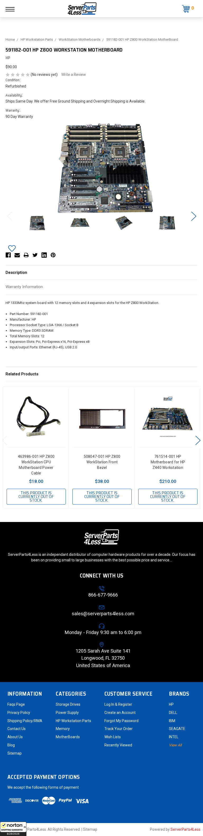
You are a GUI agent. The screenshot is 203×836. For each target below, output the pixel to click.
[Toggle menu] (13, 9)
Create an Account (120, 712)
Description (16, 272)
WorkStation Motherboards (79, 39)
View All (175, 745)
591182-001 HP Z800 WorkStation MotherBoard (142, 39)
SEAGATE (177, 729)
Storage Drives (68, 704)
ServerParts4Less (185, 829)
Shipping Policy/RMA (24, 721)
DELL (173, 712)
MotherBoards (68, 737)
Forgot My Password (121, 721)
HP (171, 704)
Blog (11, 745)
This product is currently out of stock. (36, 496)
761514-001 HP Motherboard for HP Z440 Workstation (168, 462)
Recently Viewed (118, 745)
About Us (15, 737)
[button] (13, 829)
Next (193, 216)
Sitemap (14, 753)
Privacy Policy (18, 712)
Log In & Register (118, 704)
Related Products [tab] (22, 374)
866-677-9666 (103, 595)
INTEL (173, 737)
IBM (172, 721)
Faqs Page (16, 704)
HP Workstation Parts (37, 39)
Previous (9, 216)
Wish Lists (112, 737)
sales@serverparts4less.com (103, 613)
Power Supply (67, 712)
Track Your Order (118, 729)
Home (10, 39)
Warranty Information (24, 286)
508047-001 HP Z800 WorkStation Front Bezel (102, 462)
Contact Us (16, 729)
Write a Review (73, 74)
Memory (63, 729)
